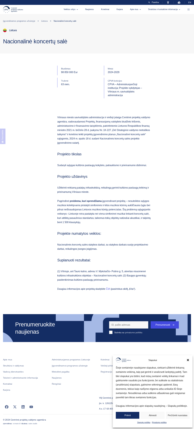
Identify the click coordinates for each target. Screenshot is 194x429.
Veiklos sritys (69, 9)
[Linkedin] (23, 407)
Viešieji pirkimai (108, 365)
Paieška (155, 2)
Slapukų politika (143, 422)
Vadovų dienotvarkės (13, 372)
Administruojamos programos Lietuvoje (71, 359)
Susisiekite (2, 135)
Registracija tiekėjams (111, 372)
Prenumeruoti (163, 325)
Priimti (127, 415)
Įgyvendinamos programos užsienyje (19, 21)
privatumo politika (133, 332)
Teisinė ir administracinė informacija (20, 378)
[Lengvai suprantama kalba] (179, 2)
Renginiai (56, 384)
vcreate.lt (16, 423)
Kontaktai (7, 384)
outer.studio (32, 423)
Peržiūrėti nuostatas (177, 415)
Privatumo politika (159, 422)
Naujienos (89, 9)
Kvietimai (105, 9)
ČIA (108, 289)
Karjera (120, 9)
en (189, 2)
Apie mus (134, 9)
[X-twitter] (14, 407)
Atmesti (152, 415)
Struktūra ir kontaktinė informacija (163, 9)
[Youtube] (31, 407)
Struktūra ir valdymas (13, 365)
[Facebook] (6, 407)
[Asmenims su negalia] (168, 2)
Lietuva (44, 21)
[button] (187, 360)
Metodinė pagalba (60, 372)
